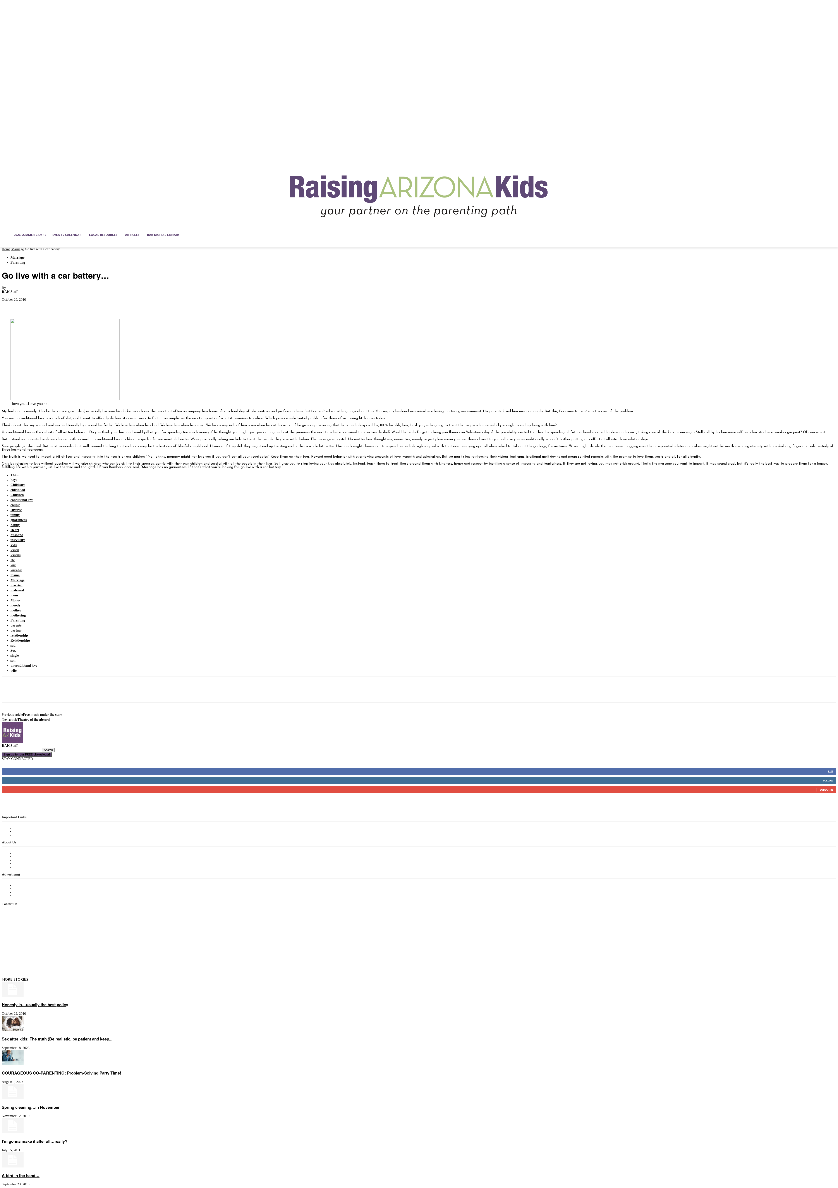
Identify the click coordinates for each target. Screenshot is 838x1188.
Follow (828, 780)
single (14, 655)
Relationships (20, 640)
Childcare (17, 484)
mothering (18, 615)
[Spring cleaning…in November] (13, 1098)
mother (15, 610)
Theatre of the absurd (33, 719)
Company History (27, 856)
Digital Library (24, 831)
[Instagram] (14, 959)
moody (15, 605)
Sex (13, 650)
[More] (72, 306)
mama (15, 574)
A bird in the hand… (20, 1175)
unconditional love (23, 665)
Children (17, 494)
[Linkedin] (23, 959)
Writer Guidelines (26, 863)
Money (15, 600)
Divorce (16, 509)
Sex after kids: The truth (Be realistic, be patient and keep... (57, 1039)
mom (14, 594)
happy (15, 524)
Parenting (17, 262)
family (15, 514)
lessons (15, 554)
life (12, 559)
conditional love (21, 499)
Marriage (17, 249)
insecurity (17, 539)
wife (13, 670)
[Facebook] (9, 306)
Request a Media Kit (29, 889)
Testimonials (23, 885)
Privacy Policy (24, 835)
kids (13, 544)
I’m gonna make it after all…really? (34, 1141)
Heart (14, 529)
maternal (17, 589)
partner (16, 630)
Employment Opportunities (35, 860)
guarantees (18, 519)
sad (12, 645)
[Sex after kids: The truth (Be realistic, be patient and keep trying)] (13, 1030)
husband (16, 534)
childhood (17, 489)
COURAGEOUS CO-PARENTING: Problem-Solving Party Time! (61, 1073)
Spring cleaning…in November (31, 1107)
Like (830, 771)
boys (13, 479)
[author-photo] (12, 742)
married (16, 584)
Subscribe (826, 789)
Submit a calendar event (32, 867)
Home (6, 249)
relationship (19, 635)
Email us (17, 926)
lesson (14, 549)
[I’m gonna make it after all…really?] (13, 1132)
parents (16, 625)
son (12, 660)
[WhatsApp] (56, 306)
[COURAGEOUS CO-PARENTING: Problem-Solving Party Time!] (13, 1064)
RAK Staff (9, 292)
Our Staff (20, 853)
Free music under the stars (42, 714)
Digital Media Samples (31, 892)
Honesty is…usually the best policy (35, 1005)
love (13, 564)
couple (15, 504)
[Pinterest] (40, 306)
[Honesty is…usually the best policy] (13, 996)
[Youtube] (51, 959)
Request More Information (34, 896)
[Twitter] (24, 306)
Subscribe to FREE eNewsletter (38, 828)
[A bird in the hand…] (13, 1166)
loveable (16, 569)
